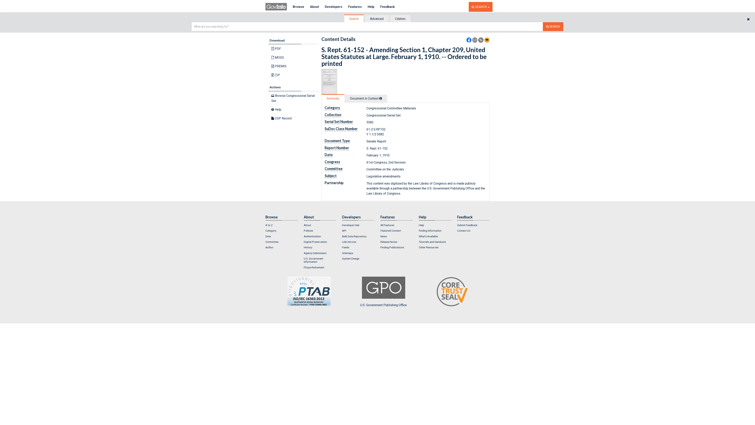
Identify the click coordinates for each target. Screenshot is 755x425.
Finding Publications (392, 247)
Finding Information (430, 230)
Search (354, 19)
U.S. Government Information (313, 260)
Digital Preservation (315, 241)
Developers (333, 7)
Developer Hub (350, 225)
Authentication (312, 236)
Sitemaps (347, 253)
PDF (277, 49)
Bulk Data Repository (354, 236)
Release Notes (388, 241)
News (383, 236)
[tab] (354, 19)
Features (355, 7)
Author (269, 247)
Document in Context (364, 98)
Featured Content (390, 230)
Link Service (349, 241)
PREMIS (280, 66)
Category (270, 230)
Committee (271, 241)
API (344, 230)
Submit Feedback (467, 225)
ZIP (277, 75)
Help (371, 7)
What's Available (428, 236)
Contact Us (463, 230)
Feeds (345, 247)
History (308, 247)
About (314, 7)
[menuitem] (281, 225)
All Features (387, 225)
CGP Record (283, 118)
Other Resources (428, 247)
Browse (298, 7)
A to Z (269, 225)
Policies (308, 230)
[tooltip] (380, 98)
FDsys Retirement (314, 267)
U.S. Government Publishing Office (383, 305)
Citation (400, 19)
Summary (333, 98)
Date (268, 236)
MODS (279, 57)
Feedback (387, 7)
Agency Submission (315, 253)
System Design (350, 258)
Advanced (377, 19)
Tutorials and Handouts (432, 241)
